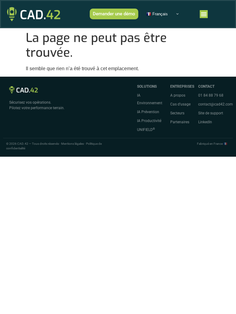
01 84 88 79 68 (210, 95)
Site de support (210, 113)
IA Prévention (148, 112)
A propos (177, 95)
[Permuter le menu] (204, 14)
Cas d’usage (180, 104)
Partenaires (179, 122)
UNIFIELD (146, 130)
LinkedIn (205, 122)
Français (159, 13)
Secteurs (177, 113)
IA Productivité (149, 121)
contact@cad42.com (215, 104)
